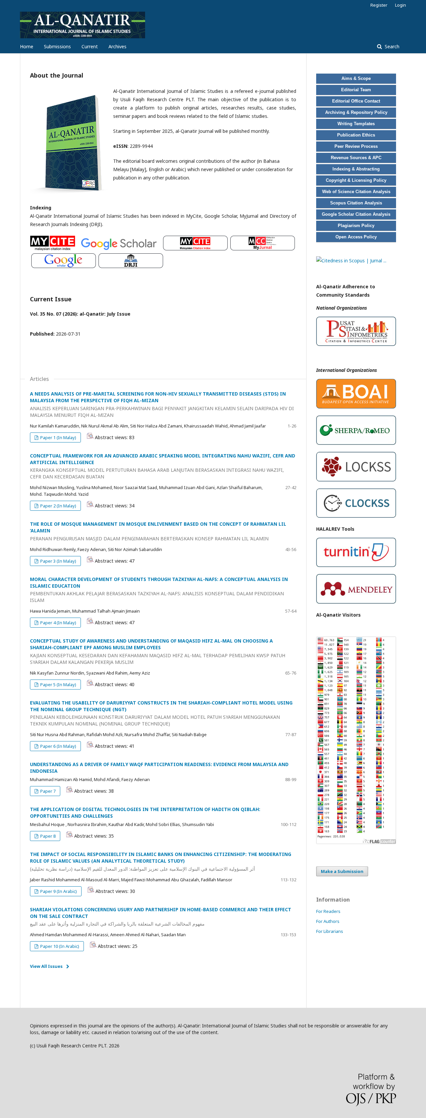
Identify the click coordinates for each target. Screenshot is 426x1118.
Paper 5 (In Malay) (57, 685)
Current (90, 46)
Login (400, 5)
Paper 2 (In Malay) (57, 506)
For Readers (328, 911)
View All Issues (46, 966)
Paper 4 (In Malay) (57, 623)
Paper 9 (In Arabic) (58, 891)
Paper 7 (47, 791)
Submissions (57, 46)
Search (391, 46)
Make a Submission (342, 871)
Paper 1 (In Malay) (57, 437)
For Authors (327, 921)
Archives (117, 46)
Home (26, 46)
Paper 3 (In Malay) (57, 561)
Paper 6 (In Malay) (57, 746)
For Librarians (329, 931)
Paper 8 (47, 836)
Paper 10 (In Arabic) (59, 946)
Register (378, 5)
